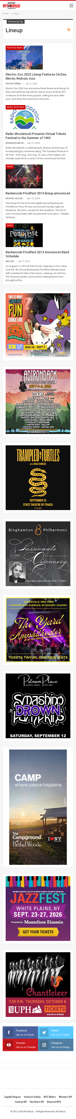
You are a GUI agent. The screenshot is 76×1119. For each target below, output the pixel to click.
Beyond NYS (54, 1101)
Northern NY (37, 1101)
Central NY (21, 1101)
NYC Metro (50, 1096)
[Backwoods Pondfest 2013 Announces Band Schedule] (24, 235)
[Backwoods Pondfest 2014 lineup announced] (24, 176)
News (10, 166)
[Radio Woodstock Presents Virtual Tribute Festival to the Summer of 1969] (24, 117)
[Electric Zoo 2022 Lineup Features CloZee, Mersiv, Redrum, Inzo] (24, 57)
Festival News (14, 48)
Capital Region (12, 1096)
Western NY (65, 1096)
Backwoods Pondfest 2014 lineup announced (38, 193)
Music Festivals (15, 107)
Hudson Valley (32, 1096)
